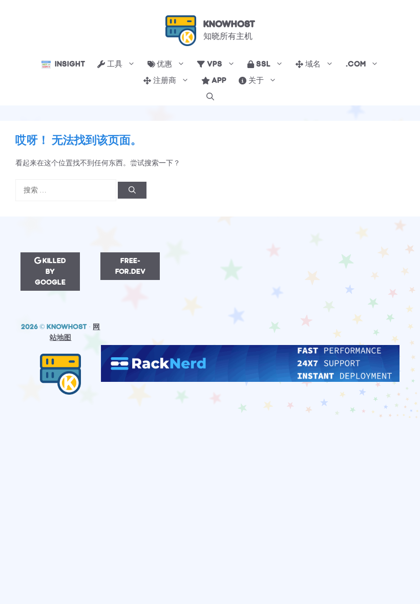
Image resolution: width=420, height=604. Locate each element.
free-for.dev (130, 266)
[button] (210, 97)
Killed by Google (50, 271)
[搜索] (132, 190)
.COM (356, 64)
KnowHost (229, 24)
